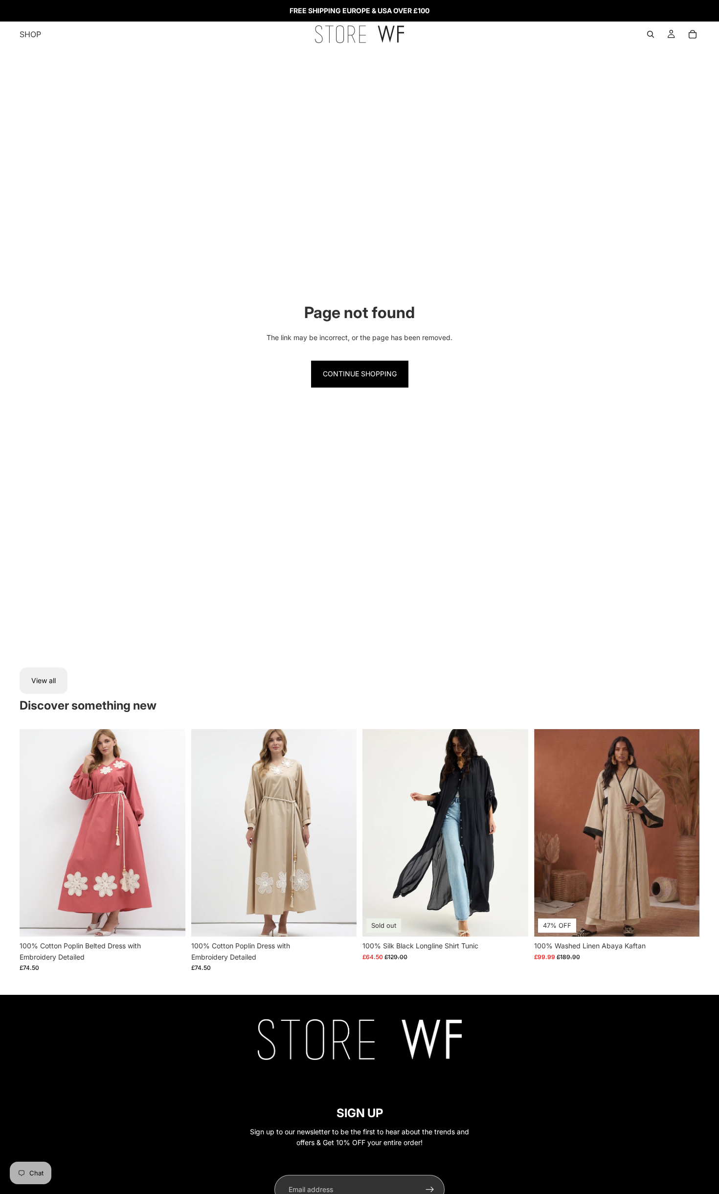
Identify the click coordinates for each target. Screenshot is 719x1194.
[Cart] (692, 34)
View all (43, 680)
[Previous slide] (34, 833)
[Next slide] (170, 833)
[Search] (650, 34)
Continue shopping (360, 373)
